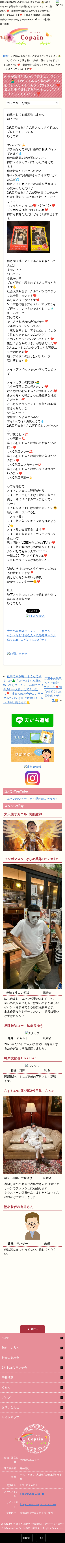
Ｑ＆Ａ (6, 1387)
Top (41, 1538)
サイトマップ (10, 1417)
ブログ (6, 1397)
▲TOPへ (32, 1329)
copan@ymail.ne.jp (32, 1493)
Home (27, 1538)
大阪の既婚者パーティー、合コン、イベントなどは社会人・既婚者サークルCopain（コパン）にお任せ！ (31, 635)
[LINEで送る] (35, 616)
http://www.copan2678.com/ (38, 1504)
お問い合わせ (10, 1407)
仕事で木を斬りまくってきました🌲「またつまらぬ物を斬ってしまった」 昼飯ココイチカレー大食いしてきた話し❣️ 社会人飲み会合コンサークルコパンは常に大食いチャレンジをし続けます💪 (23, 689)
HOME (6, 56)
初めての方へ (10, 1347)
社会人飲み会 (10, 1357)
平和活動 (7, 1377)
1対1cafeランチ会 (14, 1367)
